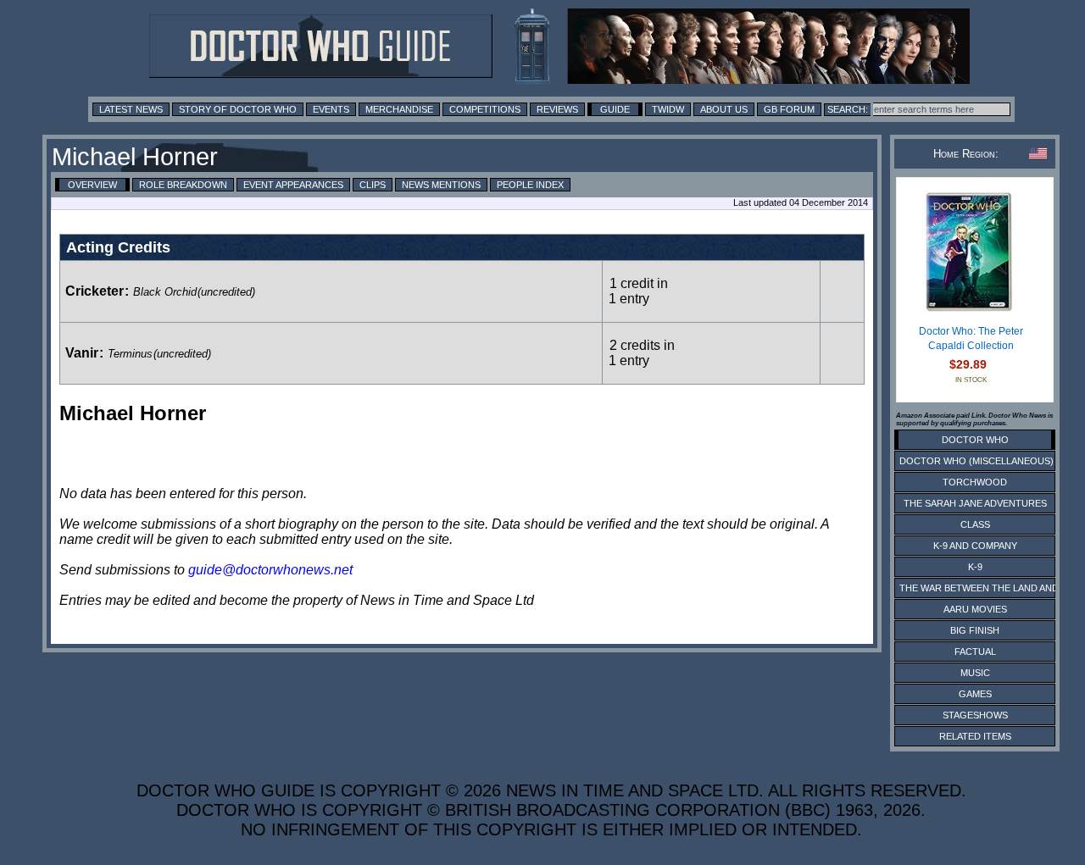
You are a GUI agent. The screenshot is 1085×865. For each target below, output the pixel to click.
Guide (615, 109)
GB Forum (789, 109)
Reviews (557, 109)
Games (975, 694)
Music (975, 673)
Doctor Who (975, 440)
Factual (975, 651)
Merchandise (399, 109)
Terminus (130, 353)
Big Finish (974, 630)
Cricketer (94, 291)
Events (331, 109)
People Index (530, 185)
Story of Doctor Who (238, 109)
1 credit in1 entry (638, 291)
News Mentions (441, 185)
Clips (372, 185)
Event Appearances (293, 185)
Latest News (131, 109)
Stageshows (975, 715)
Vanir (81, 353)
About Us (724, 109)
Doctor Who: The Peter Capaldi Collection (971, 338)
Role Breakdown (183, 185)
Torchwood (975, 482)
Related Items (975, 736)
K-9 (975, 567)
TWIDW (668, 109)
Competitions (484, 109)
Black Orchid (165, 292)
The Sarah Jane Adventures (975, 503)
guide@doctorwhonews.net (270, 570)
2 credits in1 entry (642, 353)
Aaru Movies (975, 609)
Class (975, 524)
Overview (92, 185)
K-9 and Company (975, 546)
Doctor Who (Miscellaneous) (976, 461)
